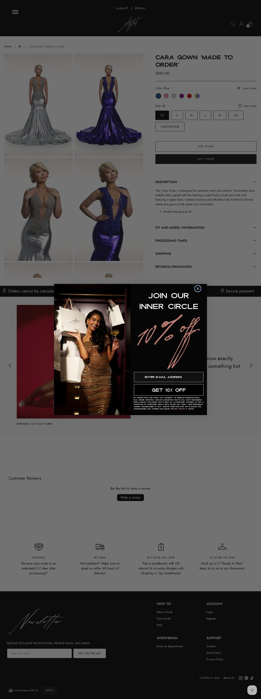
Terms (191, 409)
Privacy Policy (178, 409)
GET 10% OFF (169, 390)
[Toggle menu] (15, 12)
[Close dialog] (198, 289)
